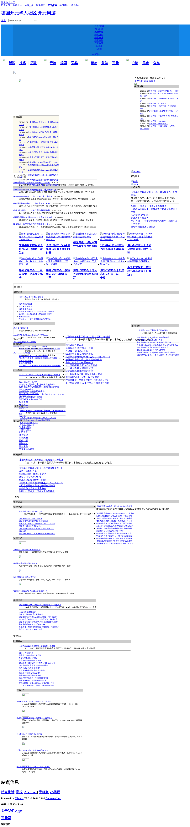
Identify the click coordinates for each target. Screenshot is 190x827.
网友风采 (23, 446)
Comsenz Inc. (53, 798)
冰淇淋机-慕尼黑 (25, 306)
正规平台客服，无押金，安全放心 (35, 386)
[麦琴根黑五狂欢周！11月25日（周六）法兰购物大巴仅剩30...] (32, 239)
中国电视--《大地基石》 (158, 103)
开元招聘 (52, 5)
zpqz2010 (17, 335)
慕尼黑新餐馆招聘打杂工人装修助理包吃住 (154, 342)
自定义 (152, 81)
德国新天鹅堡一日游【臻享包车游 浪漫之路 (36, 529)
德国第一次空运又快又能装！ (30, 519)
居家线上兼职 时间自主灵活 (79, 348)
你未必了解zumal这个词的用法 (31, 614)
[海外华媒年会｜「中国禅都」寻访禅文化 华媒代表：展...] (32, 264)
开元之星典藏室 (26, 449)
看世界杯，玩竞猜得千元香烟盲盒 (26, 550)
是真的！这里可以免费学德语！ (31, 629)
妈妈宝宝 (23, 432)
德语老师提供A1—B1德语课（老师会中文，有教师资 (40, 605)
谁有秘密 (23, 435)
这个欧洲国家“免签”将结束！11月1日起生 (33, 767)
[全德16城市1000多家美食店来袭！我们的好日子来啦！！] (59, 239)
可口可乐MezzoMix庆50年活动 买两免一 (36, 420)
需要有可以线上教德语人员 (30, 526)
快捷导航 (96, 54)
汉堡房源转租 (23, 328)
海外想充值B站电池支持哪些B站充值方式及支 (114, 543)
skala (15, 328)
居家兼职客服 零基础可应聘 (79, 371)
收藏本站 (17, 5)
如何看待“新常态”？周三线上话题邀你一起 (30, 591)
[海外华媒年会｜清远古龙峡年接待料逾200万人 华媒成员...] (86, 264)
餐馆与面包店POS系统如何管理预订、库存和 (114, 521)
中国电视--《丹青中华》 (158, 124)
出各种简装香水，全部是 (143, 227)
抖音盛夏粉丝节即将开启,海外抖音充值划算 (113, 533)
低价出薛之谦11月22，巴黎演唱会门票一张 (36, 311)
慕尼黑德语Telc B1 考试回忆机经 (32, 624)
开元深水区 (24, 426)
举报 (19, 792)
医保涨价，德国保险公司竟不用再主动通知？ (32, 224)
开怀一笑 (23, 443)
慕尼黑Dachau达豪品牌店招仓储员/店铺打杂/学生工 (157, 345)
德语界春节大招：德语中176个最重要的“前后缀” (38, 622)
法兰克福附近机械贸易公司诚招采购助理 (153, 337)
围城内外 (23, 429)
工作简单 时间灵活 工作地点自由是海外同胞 (87, 383)
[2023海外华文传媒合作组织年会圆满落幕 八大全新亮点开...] (113, 239)
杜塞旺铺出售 (24, 316)
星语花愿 (23, 440)
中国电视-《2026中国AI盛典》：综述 (43, 162)
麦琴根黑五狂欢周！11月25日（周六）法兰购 (31, 249)
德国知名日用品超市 (27, 389)
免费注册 (138, 81)
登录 (146, 81)
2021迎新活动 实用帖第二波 (24, 577)
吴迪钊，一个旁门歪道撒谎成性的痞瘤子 (35, 319)
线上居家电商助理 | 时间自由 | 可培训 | (84, 374)
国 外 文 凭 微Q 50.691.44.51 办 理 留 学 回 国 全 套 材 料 (41, 394)
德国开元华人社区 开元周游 (28, 12)
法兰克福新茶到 (25, 304)
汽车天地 (23, 437)
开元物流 (98, 43)
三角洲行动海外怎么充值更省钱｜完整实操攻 (114, 526)
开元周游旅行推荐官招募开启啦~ (30, 734)
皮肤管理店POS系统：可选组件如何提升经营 (114, 506)
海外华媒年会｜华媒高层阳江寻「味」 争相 (112, 274)
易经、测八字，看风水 (28, 382)
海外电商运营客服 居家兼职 (79, 362)
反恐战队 (23, 405)
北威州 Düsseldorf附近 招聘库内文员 (151, 350)
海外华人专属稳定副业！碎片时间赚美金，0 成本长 (39, 349)
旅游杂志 (75, 5)
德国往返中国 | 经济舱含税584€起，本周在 (34, 701)
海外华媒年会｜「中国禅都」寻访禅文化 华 (32, 274)
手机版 (99, 46)
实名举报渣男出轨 (26, 361)
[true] (35, 20)
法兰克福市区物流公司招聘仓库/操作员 (152, 347)
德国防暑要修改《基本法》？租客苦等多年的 (32, 217)
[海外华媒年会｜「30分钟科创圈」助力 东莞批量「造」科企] (140, 239)
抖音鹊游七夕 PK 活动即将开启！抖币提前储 (114, 523)
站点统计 (7, 792)
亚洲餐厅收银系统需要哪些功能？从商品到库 (114, 528)
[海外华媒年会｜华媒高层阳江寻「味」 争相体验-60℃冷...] (113, 264)
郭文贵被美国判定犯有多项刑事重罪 (33, 521)
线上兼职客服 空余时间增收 (79, 354)
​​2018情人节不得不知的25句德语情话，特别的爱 (38, 619)
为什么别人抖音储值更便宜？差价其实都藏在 (114, 518)
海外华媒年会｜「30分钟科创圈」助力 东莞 (139, 249)
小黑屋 (55, 792)
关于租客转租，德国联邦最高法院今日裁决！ (139, 271)
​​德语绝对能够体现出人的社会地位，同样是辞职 (38, 617)
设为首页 (5, 5)
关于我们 (7, 811)
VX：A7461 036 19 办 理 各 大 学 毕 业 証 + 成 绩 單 (39, 375)
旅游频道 (98, 31)
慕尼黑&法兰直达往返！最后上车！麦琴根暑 (34, 718)
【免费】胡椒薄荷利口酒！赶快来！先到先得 (38, 418)
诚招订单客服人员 (74, 345)
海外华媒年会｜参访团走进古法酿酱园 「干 (58, 274)
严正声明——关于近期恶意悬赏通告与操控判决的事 (40, 366)
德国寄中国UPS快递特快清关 (30, 397)
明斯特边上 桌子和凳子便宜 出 (31, 297)
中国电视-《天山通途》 (158, 121)
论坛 (99, 29)
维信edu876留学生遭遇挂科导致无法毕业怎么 (37, 534)
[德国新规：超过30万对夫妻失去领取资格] (86, 236)
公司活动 (64, 5)
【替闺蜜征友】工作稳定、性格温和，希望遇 (88, 336)
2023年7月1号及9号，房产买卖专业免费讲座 (37, 384)
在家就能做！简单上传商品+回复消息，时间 (87, 380)
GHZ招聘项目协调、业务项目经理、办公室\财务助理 (158, 355)
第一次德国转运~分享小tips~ (30, 511)
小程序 (99, 49)
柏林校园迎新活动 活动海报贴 (25, 563)
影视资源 (23, 402)
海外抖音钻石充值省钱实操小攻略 (110, 531)
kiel (20, 413)
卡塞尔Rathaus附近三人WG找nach (34, 335)
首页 (99, 26)
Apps (18, 811)
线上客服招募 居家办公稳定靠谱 (81, 365)
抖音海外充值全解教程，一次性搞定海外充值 (114, 536)
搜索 (3, 20)
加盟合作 (28, 5)
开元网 (6, 818)
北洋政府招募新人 (26, 363)
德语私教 (22, 531)
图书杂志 (23, 399)
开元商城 (98, 40)
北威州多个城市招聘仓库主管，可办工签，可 (88, 356)
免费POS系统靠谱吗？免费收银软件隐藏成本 (114, 541)
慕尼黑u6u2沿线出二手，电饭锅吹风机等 (35, 314)
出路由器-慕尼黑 (25, 309)
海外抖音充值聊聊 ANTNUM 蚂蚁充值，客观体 (115, 513)
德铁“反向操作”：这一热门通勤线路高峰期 (31, 210)
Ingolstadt (23, 416)
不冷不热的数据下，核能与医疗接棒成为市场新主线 (40, 358)
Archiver (30, 792)
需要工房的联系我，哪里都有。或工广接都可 (37, 524)
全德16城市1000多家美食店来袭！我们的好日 (58, 249)
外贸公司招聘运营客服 (77, 351)
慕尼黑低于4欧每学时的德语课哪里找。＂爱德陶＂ (39, 627)
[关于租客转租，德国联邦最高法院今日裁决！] (140, 261)
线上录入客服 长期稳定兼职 (79, 368)
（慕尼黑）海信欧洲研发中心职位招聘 (152, 330)
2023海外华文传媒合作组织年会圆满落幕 (112, 249)
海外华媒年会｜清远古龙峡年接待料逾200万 (85, 274)
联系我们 (40, 5)
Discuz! (19, 798)
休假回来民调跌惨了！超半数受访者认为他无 (32, 196)
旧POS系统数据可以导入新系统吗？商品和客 (114, 516)
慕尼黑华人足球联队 (29, 393)
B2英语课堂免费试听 (27, 612)
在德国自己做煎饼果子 (29, 423)
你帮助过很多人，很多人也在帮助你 (33, 356)
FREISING (24, 396)
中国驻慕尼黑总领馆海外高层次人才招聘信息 (41, 410)
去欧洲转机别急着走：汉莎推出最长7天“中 (31, 203)
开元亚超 (98, 34)
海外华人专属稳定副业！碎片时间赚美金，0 (40, 468)
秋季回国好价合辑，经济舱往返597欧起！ (33, 750)
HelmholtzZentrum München (32, 391)
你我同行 (23, 408)
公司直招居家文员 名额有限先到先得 (84, 359)
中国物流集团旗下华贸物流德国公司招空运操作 (156, 352)
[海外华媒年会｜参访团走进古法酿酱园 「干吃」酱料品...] (59, 264)
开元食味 (98, 37)
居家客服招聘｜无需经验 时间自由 (82, 377)
